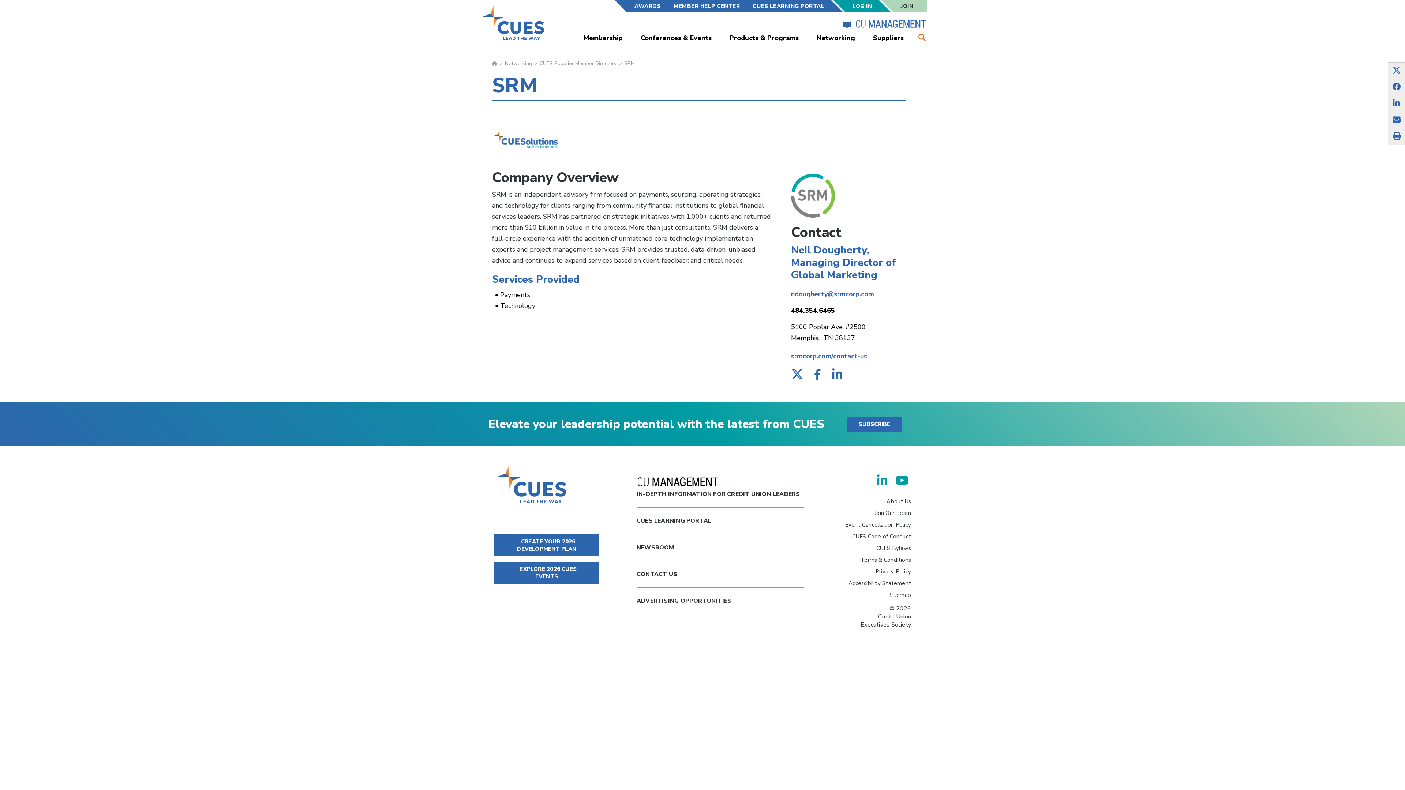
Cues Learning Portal (674, 521)
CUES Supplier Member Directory (578, 63)
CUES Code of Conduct (881, 536)
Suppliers (888, 38)
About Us (899, 501)
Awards (647, 6)
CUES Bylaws (893, 548)
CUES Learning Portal (788, 6)
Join (907, 6)
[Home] (514, 23)
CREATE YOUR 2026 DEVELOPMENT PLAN (546, 545)
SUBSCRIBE (874, 424)
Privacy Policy (893, 571)
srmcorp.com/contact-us (829, 356)
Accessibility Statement (879, 583)
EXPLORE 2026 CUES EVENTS (547, 572)
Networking (836, 38)
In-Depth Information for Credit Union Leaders (718, 494)
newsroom (655, 547)
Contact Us (657, 574)
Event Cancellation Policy (878, 524)
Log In (862, 6)
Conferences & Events (676, 38)
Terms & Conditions (886, 560)
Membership (603, 38)
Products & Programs (764, 38)
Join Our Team (892, 513)
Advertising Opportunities (684, 601)
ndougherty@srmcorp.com (832, 294)
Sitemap (900, 595)
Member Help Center (707, 6)
